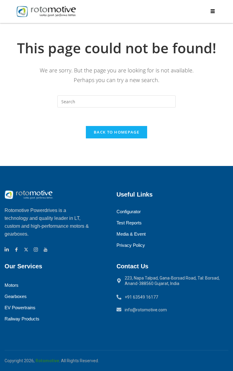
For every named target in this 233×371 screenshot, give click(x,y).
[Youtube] (46, 249)
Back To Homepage (116, 132)
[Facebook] (17, 249)
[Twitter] (27, 249)
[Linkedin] (8, 249)
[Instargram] (37, 249)
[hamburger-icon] (212, 11)
